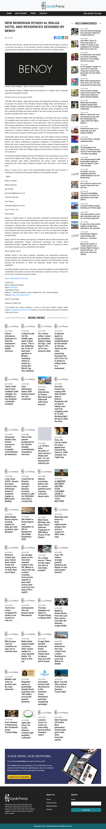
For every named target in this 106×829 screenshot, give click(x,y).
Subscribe (86, 810)
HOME (9, 13)
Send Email (14, 287)
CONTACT (43, 13)
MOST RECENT (21, 13)
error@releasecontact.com (20, 310)
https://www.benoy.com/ (20, 295)
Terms (48, 799)
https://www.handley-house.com (16, 278)
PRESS (33, 13)
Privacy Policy (51, 803)
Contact (49, 809)
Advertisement (51, 806)
